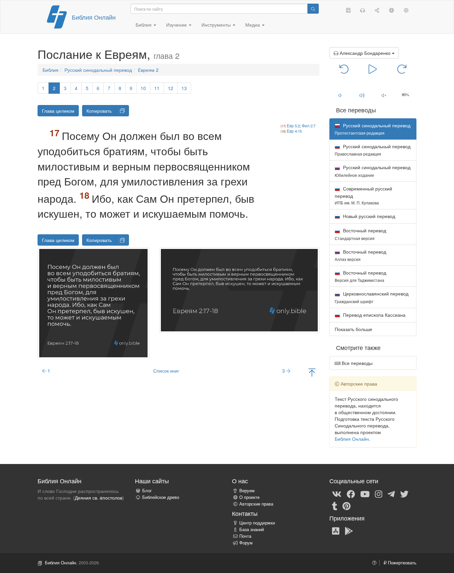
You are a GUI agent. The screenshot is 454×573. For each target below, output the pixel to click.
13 (184, 88)
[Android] (349, 530)
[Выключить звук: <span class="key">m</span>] (384, 95)
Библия (50, 69)
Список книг (166, 370)
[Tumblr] (334, 506)
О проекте (249, 497)
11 (157, 88)
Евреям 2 (148, 69)
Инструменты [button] (216, 24)
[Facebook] (351, 494)
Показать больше (353, 329)
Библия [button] (144, 24)
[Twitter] (404, 494)
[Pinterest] (346, 506)
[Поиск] (313, 9)
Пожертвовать (401, 563)
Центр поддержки (257, 523)
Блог (147, 491)
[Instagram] (378, 494)
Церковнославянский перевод (371, 297)
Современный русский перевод (363, 195)
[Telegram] (391, 494)
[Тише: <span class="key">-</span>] (340, 95)
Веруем (247, 491)
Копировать (99, 110)
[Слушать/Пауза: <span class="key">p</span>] (373, 68)
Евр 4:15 (294, 131)
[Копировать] (122, 110)
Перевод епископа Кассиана (373, 314)
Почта (245, 536)
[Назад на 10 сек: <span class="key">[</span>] (344, 68)
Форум (246, 543)
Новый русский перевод (368, 216)
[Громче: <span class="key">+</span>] (362, 95)
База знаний (251, 529)
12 (170, 88)
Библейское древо (160, 497)
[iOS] (335, 530)
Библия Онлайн (94, 17)
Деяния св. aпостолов (98, 497)
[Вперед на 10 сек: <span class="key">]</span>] (401, 68)
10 (143, 88)
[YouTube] (365, 494)
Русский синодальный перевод (98, 69)
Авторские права (256, 504)
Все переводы (356, 363)
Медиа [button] (253, 24)
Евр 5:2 (293, 125)
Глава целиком (58, 110)
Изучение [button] (177, 24)
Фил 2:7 (308, 125)
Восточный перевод (360, 234)
